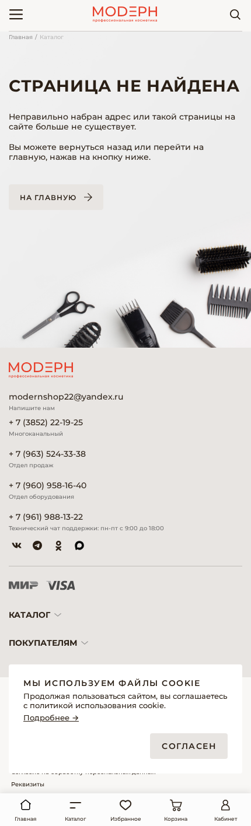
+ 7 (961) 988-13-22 (46, 517)
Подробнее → (51, 718)
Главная (21, 37)
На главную (48, 197)
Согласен (189, 746)
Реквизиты (27, 784)
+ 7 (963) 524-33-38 (47, 454)
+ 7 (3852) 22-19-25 (46, 423)
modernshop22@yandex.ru (66, 397)
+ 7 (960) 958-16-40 (47, 486)
